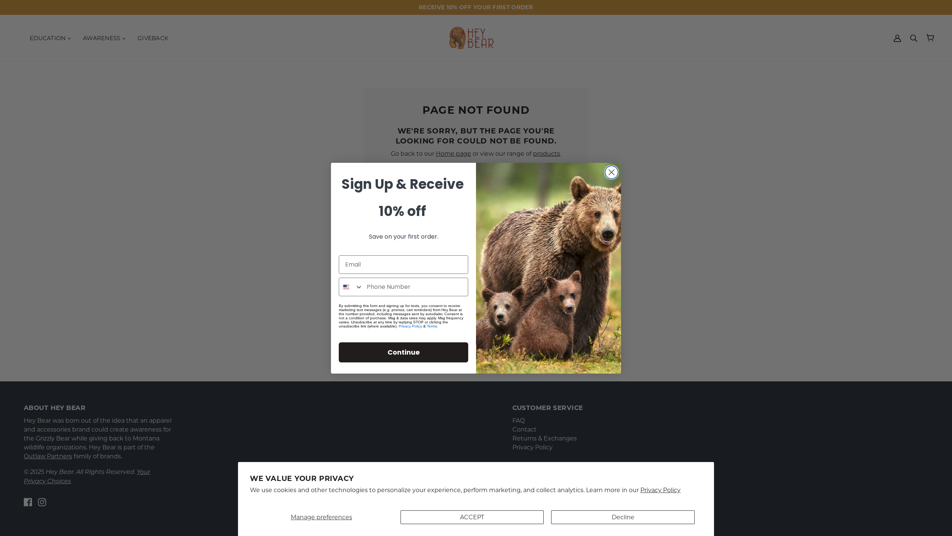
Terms (432, 326)
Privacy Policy (660, 490)
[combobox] (351, 287)
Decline (623, 517)
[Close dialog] (611, 172)
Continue (403, 352)
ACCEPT (472, 517)
